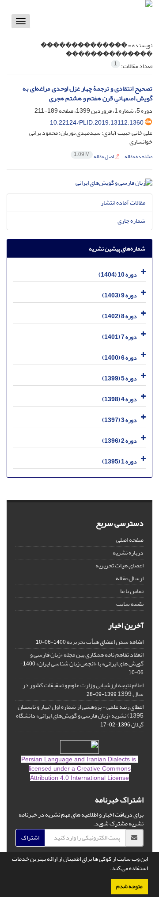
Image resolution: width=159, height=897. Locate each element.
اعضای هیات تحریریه (119, 565)
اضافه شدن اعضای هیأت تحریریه (105, 642)
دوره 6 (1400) (119, 358)
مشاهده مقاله (138, 157)
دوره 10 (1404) (117, 275)
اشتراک (30, 838)
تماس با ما (132, 591)
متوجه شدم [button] (129, 886)
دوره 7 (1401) (119, 337)
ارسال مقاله (130, 578)
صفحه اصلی (130, 540)
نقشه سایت (130, 604)
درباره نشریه (128, 553)
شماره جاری (131, 221)
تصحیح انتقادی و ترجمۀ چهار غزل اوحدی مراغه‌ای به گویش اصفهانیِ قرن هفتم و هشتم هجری (87, 93)
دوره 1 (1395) (119, 462)
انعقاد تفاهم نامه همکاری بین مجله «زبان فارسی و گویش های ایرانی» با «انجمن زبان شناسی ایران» (87, 659)
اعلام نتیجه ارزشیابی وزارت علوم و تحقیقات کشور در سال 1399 (83, 689)
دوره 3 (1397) (119, 420)
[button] (107, 869)
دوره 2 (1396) (119, 441)
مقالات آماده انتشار (123, 203)
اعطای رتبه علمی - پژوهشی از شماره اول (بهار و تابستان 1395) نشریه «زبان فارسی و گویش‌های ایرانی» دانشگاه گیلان (80, 715)
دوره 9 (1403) (119, 295)
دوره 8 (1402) (119, 316)
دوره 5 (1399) (119, 378)
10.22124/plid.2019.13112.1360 (97, 123)
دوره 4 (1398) (119, 399)
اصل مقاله (94, 157)
